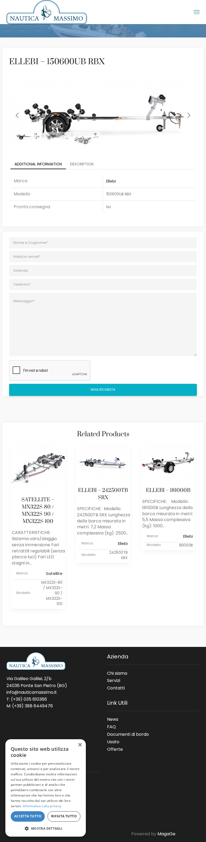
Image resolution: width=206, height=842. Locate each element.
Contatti (116, 687)
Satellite (54, 573)
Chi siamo (117, 673)
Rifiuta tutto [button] (64, 816)
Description (82, 164)
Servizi (113, 680)
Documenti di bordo (128, 734)
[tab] (38, 164)
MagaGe (166, 834)
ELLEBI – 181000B (168, 490)
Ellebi (111, 181)
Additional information (38, 164)
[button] (17, 115)
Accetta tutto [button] (27, 816)
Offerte (115, 748)
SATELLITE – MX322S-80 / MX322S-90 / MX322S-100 (37, 510)
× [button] (80, 745)
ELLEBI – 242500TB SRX (103, 494)
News (112, 719)
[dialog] (45, 788)
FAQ (111, 727)
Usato (113, 742)
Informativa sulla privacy (42, 806)
